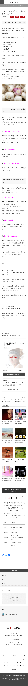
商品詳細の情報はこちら (13, 389)
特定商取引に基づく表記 (19, 675)
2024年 (4, 575)
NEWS (4, 583)
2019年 (22, 16)
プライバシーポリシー (8, 675)
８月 (17, 16)
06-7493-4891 (15, 639)
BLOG (12, 16)
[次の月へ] (24, 655)
